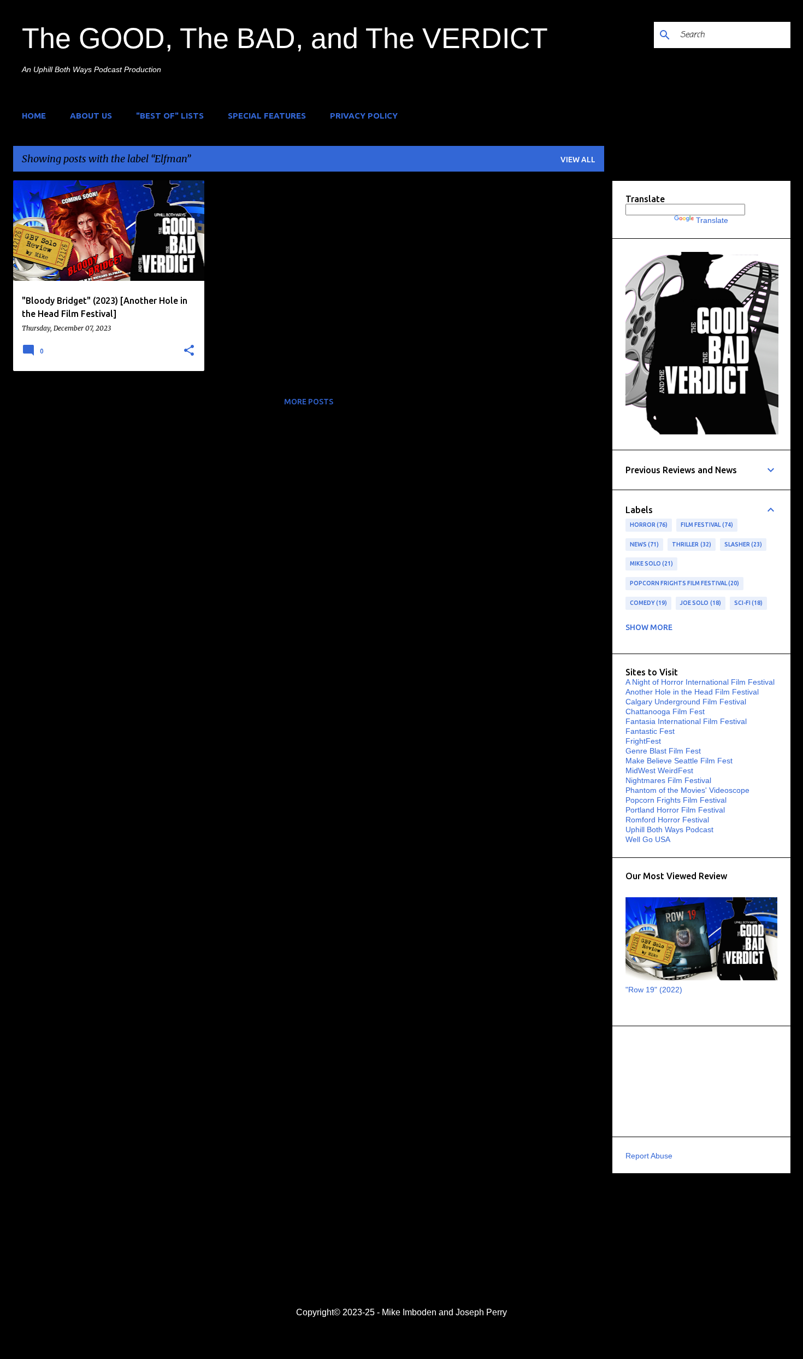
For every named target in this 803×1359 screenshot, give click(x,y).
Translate (712, 220)
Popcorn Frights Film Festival (683, 583)
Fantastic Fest (650, 731)
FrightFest (643, 741)
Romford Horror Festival (667, 819)
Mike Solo (650, 563)
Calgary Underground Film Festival (685, 701)
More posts (308, 401)
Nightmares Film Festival (668, 780)
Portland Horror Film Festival (675, 809)
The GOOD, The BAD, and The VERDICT (285, 38)
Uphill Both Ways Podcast (669, 829)
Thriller (690, 544)
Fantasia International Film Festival (686, 721)
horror (648, 524)
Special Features (267, 115)
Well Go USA (647, 839)
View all (577, 159)
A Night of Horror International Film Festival (700, 682)
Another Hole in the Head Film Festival (692, 691)
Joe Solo (699, 602)
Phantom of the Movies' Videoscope (687, 790)
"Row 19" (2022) (653, 989)
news (643, 544)
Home (34, 115)
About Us (91, 115)
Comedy (647, 602)
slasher (742, 544)
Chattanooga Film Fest (665, 711)
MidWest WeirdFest (659, 770)
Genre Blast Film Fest (663, 750)
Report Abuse (648, 1155)
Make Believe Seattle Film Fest (679, 760)
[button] (189, 351)
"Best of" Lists (170, 115)
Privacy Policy (364, 115)
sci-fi (747, 602)
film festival (706, 524)
